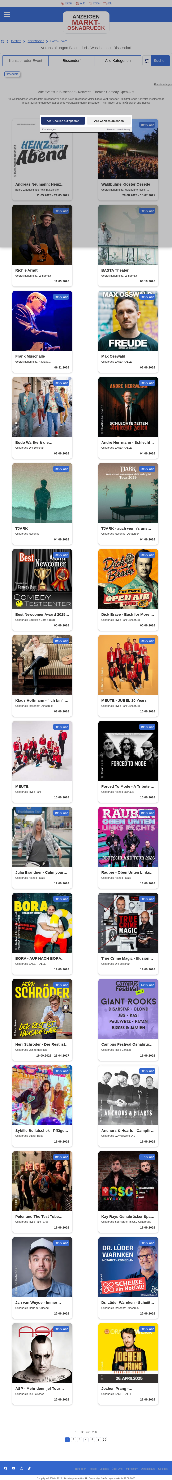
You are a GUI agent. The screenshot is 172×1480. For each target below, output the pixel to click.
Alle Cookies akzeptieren (63, 120)
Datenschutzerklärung (118, 129)
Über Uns (117, 1468)
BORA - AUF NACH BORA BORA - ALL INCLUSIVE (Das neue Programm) (41, 958)
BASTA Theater (115, 270)
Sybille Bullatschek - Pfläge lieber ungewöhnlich (39, 1131)
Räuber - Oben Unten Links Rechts (125, 872)
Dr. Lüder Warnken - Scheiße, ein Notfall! (127, 1302)
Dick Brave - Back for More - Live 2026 (126, 614)
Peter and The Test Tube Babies (37, 1216)
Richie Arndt (26, 270)
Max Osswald (113, 356)
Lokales (104, 1468)
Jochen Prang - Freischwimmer (115, 1388)
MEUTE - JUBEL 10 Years (124, 700)
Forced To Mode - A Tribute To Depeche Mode (128, 786)
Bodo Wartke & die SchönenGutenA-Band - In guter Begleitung (38, 442)
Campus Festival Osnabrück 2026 (126, 1044)
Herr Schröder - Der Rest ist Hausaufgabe (40, 1044)
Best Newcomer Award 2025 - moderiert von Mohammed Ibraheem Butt (41, 614)
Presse (93, 1468)
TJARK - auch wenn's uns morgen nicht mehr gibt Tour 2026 (127, 528)
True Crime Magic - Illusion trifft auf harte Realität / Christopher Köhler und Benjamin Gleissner (125, 958)
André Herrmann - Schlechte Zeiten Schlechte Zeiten (126, 442)
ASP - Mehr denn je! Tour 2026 (37, 1388)
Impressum (131, 1468)
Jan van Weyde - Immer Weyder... (36, 1302)
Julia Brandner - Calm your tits (39, 872)
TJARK (21, 528)
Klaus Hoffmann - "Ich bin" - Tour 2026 (40, 700)
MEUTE (22, 786)
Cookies (163, 1468)
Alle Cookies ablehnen (109, 120)
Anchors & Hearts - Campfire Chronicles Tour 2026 (127, 1131)
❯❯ (105, 1439)
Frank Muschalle (30, 356)
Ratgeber (80, 1468)
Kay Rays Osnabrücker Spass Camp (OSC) (128, 1216)
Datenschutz (148, 1468)
